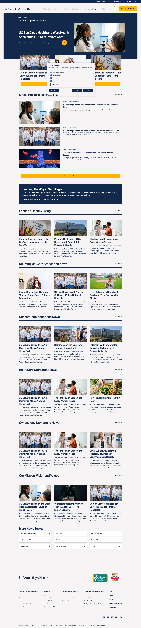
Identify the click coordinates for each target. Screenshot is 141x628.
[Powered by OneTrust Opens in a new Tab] (52, 95)
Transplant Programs (61, 546)
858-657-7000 (133, 1)
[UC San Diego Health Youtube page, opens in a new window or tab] (116, 617)
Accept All (87, 90)
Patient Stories (24, 546)
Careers (111, 599)
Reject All (77, 90)
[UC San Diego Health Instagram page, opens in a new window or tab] (108, 617)
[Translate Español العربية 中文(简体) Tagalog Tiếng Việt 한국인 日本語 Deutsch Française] (117, 1)
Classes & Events (23, 598)
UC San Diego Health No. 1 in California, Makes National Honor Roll (91, 131)
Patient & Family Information (28, 591)
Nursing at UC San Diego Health (92, 604)
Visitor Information (24, 601)
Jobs (103, 9)
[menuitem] (51, 9)
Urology (93, 546)
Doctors (66, 9)
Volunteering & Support (70, 591)
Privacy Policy (35, 625)
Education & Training (89, 601)
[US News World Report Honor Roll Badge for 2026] (116, 578)
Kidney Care (59, 539)
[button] (114, 8)
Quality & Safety (48, 595)
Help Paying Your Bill (49, 606)
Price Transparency (49, 604)
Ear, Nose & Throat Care (96, 533)
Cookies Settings (55, 84)
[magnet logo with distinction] (101, 578)
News (111, 595)
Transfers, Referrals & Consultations (93, 595)
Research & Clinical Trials (91, 598)
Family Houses (23, 606)
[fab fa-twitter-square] (120, 617)
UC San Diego (82, 625)
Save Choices (54, 90)
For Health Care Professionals (94, 591)
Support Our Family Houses (70, 598)
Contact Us (112, 607)
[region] (71, 79)
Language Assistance (70, 625)
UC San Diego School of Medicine (97, 625)
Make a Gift (65, 601)
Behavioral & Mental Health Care (28, 533)
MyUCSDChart (102, 1)
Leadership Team (48, 598)
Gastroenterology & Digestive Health (29, 539)
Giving (111, 591)
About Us (47, 591)
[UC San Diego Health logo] (34, 578)
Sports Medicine (95, 539)
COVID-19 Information (115, 603)
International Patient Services (27, 604)
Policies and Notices (24, 625)
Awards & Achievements (50, 601)
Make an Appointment (128, 8)
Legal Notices (59, 625)
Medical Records (23, 595)
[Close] (93, 64)
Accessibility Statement (47, 625)
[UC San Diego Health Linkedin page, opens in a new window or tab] (103, 617)
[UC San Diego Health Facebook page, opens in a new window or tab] (112, 617)
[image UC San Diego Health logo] (21, 9)
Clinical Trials (59, 533)
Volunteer (65, 595)
